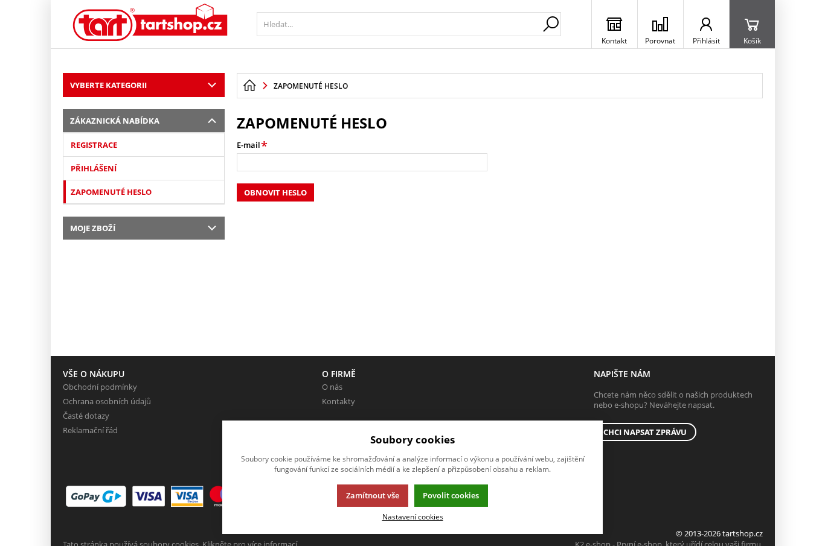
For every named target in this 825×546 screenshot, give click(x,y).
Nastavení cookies (412, 516)
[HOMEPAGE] (249, 86)
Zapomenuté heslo (111, 191)
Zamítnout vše (372, 495)
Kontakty (338, 401)
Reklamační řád (90, 430)
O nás (332, 386)
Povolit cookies (451, 495)
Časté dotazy (86, 415)
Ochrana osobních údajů (107, 401)
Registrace (94, 144)
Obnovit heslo (275, 192)
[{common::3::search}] (550, 24)
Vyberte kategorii (108, 85)
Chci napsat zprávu (645, 432)
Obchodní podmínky (100, 386)
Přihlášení (94, 168)
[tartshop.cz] (151, 24)
